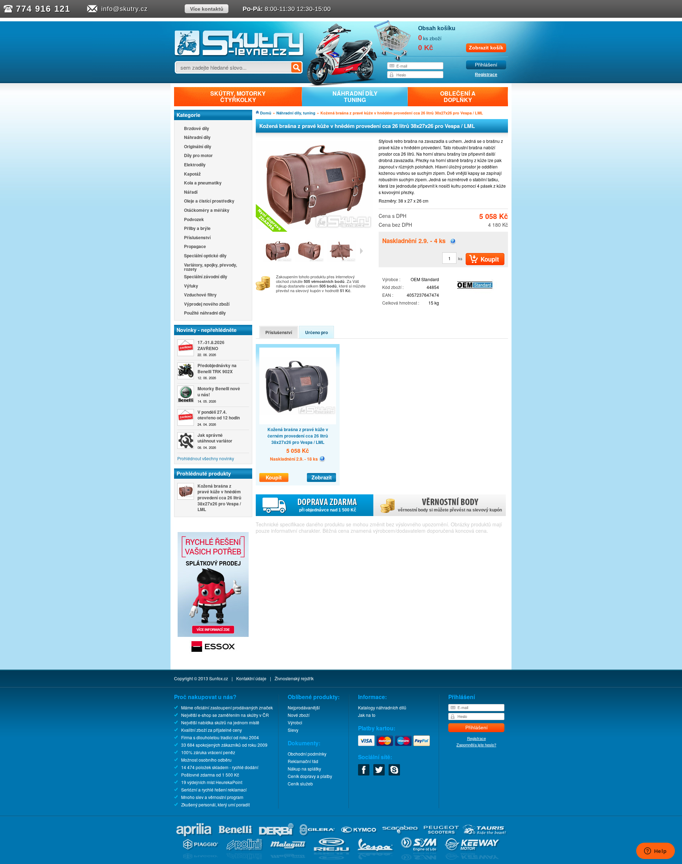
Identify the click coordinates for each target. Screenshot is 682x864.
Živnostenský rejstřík (294, 678)
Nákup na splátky (304, 769)
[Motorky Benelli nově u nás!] (185, 394)
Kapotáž (192, 174)
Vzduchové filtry (200, 295)
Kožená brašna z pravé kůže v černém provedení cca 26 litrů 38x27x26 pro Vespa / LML (297, 435)
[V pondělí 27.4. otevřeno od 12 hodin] (185, 417)
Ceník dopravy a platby (310, 776)
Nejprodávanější (304, 707)
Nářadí (190, 192)
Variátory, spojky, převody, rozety (210, 267)
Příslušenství (197, 238)
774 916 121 (43, 9)
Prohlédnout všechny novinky (205, 458)
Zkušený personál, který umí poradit (215, 804)
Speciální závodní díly (205, 277)
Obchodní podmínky (307, 754)
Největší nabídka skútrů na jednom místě (220, 722)
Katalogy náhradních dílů (382, 707)
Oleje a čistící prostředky (209, 201)
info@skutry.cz (124, 8)
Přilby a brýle (197, 228)
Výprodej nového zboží (206, 304)
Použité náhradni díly (205, 313)
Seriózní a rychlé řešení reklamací (214, 790)
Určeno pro (316, 332)
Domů (265, 113)
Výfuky (191, 286)
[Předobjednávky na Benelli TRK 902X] (185, 371)
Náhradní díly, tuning (295, 113)
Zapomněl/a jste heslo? (476, 744)
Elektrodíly (195, 165)
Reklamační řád (303, 761)
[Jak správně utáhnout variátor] (185, 440)
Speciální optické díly (205, 256)
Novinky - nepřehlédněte (207, 329)
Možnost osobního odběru (206, 760)
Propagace (195, 246)
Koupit (274, 477)
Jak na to (366, 715)
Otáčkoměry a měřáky (206, 210)
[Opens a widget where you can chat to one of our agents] (655, 851)
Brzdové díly (196, 129)
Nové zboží (298, 715)
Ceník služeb (300, 783)
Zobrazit (322, 477)
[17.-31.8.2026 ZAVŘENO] (185, 347)
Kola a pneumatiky (203, 183)
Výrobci (295, 722)
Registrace (486, 74)
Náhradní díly (197, 137)
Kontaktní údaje (251, 678)
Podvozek (194, 219)
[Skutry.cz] (239, 55)
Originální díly (197, 147)
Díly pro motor (198, 156)
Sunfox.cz (218, 678)
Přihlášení (486, 65)
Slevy (293, 730)
